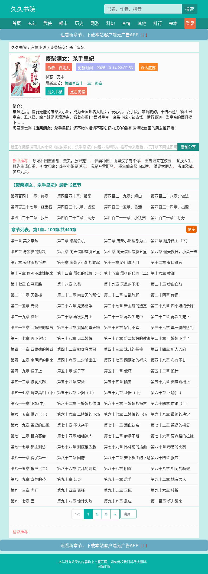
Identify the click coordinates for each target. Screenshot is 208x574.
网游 (94, 23)
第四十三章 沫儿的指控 (123, 349)
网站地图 (104, 566)
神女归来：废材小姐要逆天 (63, 166)
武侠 (47, 23)
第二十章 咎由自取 (166, 284)
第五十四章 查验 (71, 381)
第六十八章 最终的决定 (170, 414)
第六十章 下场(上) (166, 392)
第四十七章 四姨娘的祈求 (125, 360)
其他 (142, 23)
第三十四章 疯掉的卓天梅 (78, 327)
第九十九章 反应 (118, 501)
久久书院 (23, 8)
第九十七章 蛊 (22, 501)
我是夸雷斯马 (102, 166)
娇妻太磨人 (163, 166)
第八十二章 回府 (71, 457)
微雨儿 (64, 67)
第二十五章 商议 (24, 305)
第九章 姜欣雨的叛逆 (28, 262)
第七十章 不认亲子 (73, 425)
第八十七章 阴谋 (118, 468)
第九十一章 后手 (118, 479)
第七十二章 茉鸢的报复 (170, 425)
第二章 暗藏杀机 (71, 240)
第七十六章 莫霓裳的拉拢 (172, 435)
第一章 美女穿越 (24, 240)
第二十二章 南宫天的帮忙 (78, 294)
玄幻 (32, 23)
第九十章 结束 (69, 479)
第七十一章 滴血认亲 (121, 425)
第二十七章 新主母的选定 (125, 305)
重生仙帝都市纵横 (133, 166)
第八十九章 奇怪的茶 (28, 479)
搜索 (189, 9)
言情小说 (38, 47)
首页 (16, 23)
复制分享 (188, 146)
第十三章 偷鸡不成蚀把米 (32, 273)
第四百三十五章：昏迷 (123, 206)
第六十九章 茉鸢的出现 (30, 425)
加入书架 (55, 91)
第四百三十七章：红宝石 (31, 206)
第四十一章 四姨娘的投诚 (32, 349)
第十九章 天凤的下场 (121, 284)
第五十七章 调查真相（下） (34, 392)
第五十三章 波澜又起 (28, 381)
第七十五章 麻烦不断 (121, 435)
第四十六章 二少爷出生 (76, 360)
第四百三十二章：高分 (76, 217)
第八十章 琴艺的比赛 (168, 446)
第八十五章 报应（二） (30, 468)
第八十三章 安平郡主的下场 (127, 457)
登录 (190, 23)
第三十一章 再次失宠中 (123, 316)
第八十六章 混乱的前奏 (76, 468)
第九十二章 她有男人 (168, 479)
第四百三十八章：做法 (170, 195)
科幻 (110, 23)
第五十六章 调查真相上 (170, 381)
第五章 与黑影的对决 (28, 251)
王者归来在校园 (158, 160)
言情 (126, 23)
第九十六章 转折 (164, 490)
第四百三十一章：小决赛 (125, 217)
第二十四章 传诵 (164, 294)
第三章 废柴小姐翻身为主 (125, 240)
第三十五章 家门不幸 (121, 327)
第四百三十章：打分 (168, 217)
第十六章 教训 (163, 273)
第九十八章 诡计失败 (74, 501)
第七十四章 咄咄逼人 (74, 435)
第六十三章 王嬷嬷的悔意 (125, 403)
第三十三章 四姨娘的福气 (32, 327)
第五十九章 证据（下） (123, 392)
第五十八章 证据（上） (76, 392)
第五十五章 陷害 (118, 381)
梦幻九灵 (20, 171)
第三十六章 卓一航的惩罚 (172, 327)
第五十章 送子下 (71, 370)
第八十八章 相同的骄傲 (170, 468)
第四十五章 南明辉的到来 (32, 360)
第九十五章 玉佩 (118, 490)
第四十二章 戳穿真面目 (76, 349)
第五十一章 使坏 (118, 370)
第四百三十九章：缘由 (123, 195)
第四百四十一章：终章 (83, 83)
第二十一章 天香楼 (26, 294)
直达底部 (148, 67)
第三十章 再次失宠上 (74, 316)
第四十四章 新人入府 (168, 349)
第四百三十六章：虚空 (76, 206)
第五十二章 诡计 (164, 370)
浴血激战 (185, 166)
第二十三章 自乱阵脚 (121, 294)
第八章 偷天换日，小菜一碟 (174, 251)
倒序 (191, 229)
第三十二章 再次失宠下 (170, 316)
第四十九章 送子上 (26, 370)
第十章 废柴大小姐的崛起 (78, 262)
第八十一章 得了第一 (28, 457)
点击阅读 (77, 91)
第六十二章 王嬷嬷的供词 (78, 403)
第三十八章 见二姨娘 (74, 338)
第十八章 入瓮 (69, 284)
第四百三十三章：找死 (29, 217)
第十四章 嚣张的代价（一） (80, 273)
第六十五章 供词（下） (30, 414)
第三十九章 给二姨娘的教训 (127, 338)
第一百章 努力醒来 (166, 501)
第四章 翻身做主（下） (170, 240)
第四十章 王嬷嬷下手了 (170, 338)
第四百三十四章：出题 (170, 206)
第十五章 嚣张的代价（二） (127, 273)
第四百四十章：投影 (74, 195)
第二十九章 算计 (24, 316)
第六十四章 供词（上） (170, 403)
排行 (157, 23)
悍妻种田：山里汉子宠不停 (117, 160)
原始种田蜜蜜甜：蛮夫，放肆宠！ (61, 160)
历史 (79, 23)
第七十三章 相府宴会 (28, 435)
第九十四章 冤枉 (71, 490)
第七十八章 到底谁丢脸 (76, 446)
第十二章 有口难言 (166, 262)
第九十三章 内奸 (24, 490)
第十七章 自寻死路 (26, 284)
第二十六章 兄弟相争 (74, 305)
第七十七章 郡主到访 (28, 446)
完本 (173, 23)
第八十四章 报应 (164, 457)
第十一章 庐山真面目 (121, 262)
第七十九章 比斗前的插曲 (125, 446)
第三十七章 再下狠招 (28, 338)
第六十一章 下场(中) (28, 403)
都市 (63, 23)
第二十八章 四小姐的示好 (172, 305)
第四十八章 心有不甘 (168, 360)
